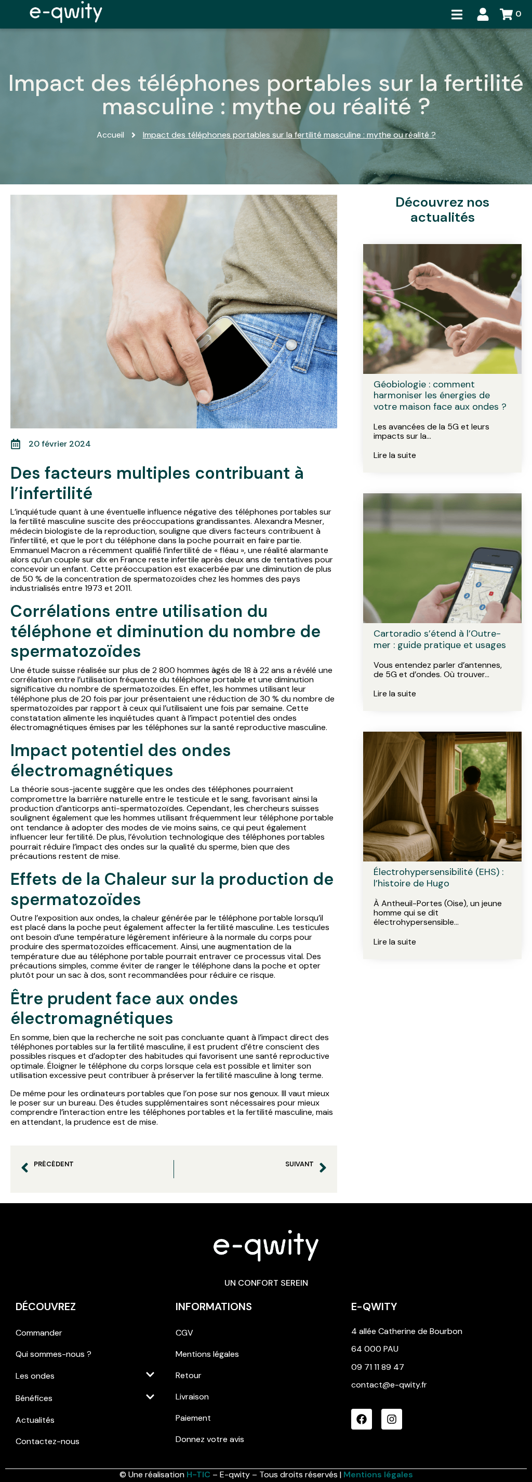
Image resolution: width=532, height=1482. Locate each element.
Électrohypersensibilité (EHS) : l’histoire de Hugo (438, 878)
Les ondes (35, 1375)
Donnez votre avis (210, 1439)
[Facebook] (361, 1419)
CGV (184, 1332)
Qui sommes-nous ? (53, 1354)
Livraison (192, 1396)
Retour (189, 1375)
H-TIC (199, 1474)
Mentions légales (207, 1354)
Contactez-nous (47, 1441)
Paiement (193, 1417)
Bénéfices (34, 1398)
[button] (457, 14)
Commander (39, 1332)
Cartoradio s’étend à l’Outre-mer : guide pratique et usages (440, 639)
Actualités (35, 1419)
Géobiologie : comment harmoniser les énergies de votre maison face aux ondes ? (440, 395)
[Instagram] (391, 1419)
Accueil (110, 135)
